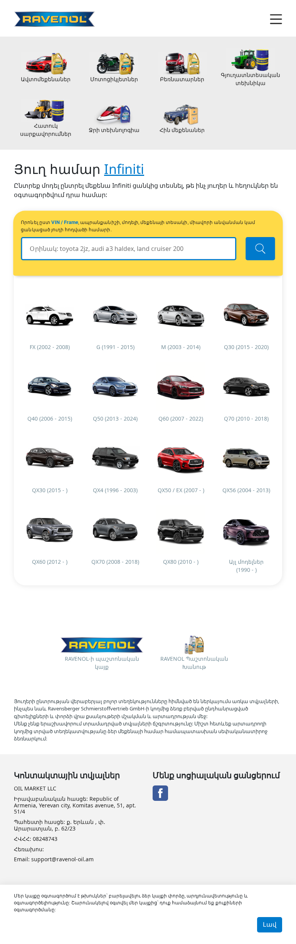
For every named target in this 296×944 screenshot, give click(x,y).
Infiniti (124, 169)
